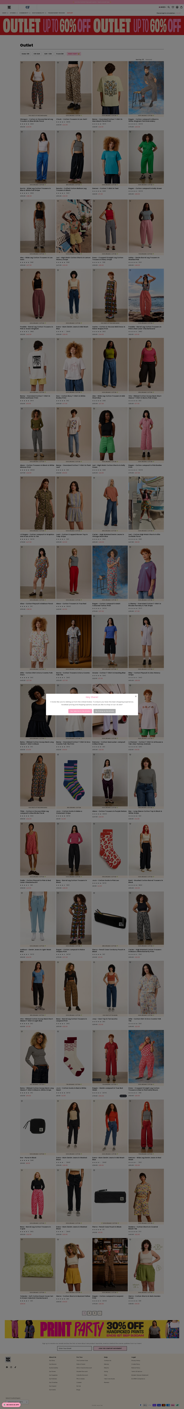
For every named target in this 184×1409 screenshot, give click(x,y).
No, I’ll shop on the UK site (104, 711)
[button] (11, 1404)
